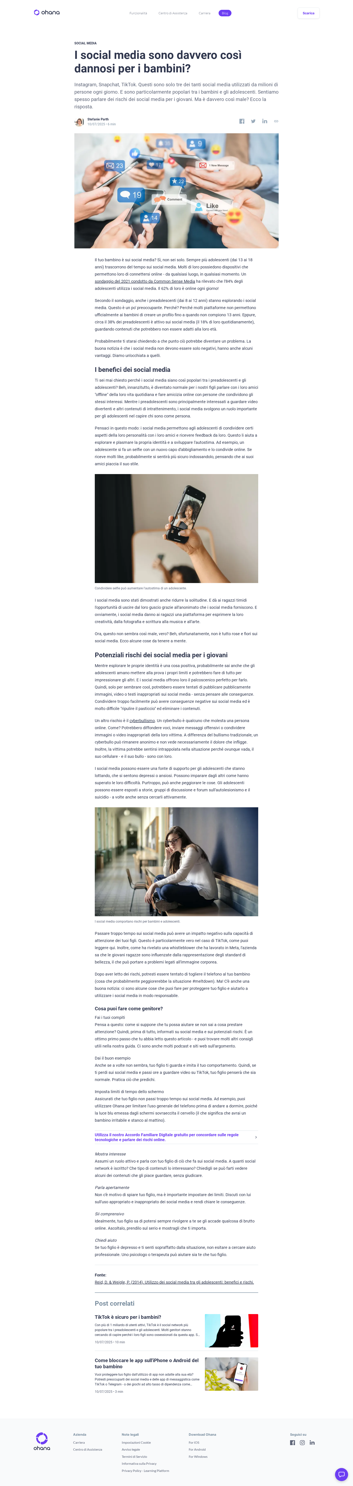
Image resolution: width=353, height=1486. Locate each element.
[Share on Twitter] (253, 122)
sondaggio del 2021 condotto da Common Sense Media (145, 281)
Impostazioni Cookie (136, 1442)
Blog (225, 13)
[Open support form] (341, 1474)
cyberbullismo (142, 720)
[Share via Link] (276, 122)
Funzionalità (138, 13)
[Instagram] (302, 1443)
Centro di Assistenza (173, 13)
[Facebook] (292, 1443)
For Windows (198, 1456)
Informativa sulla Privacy (139, 1463)
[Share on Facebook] (241, 122)
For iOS (194, 1442)
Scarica (308, 13)
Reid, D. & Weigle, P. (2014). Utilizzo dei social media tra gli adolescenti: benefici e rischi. (174, 1282)
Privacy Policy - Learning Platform (145, 1471)
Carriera (204, 13)
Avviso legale (131, 1449)
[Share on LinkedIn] (264, 122)
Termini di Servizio (134, 1456)
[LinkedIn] (312, 1443)
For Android (197, 1449)
